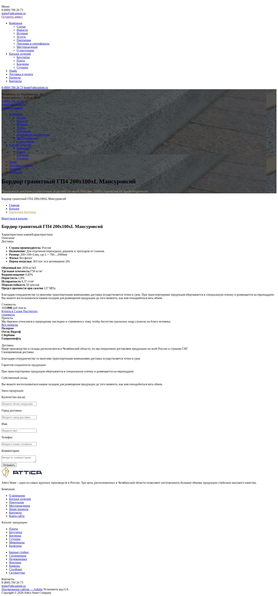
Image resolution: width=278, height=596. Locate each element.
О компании (17, 495)
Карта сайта (16, 516)
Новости (22, 30)
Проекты (15, 77)
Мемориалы (17, 542)
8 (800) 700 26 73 (12, 87)
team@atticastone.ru (14, 13)
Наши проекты (18, 509)
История (22, 33)
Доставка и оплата (21, 74)
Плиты (13, 528)
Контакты (15, 81)
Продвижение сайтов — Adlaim (22, 589)
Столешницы (17, 555)
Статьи (21, 26)
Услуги (21, 36)
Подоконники (18, 559)
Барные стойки (19, 552)
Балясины (15, 545)
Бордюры (23, 64)
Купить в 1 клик (12, 311)
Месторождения (27, 47)
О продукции (25, 50)
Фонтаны (15, 562)
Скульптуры (17, 572)
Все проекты (10, 324)
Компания (15, 23)
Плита (21, 60)
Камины (14, 565)
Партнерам (24, 40)
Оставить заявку (12, 16)
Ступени (22, 67)
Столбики (15, 569)
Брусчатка (23, 57)
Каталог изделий (20, 53)
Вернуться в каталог (15, 218)
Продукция (16, 502)
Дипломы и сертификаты (33, 43)
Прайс (13, 70)
